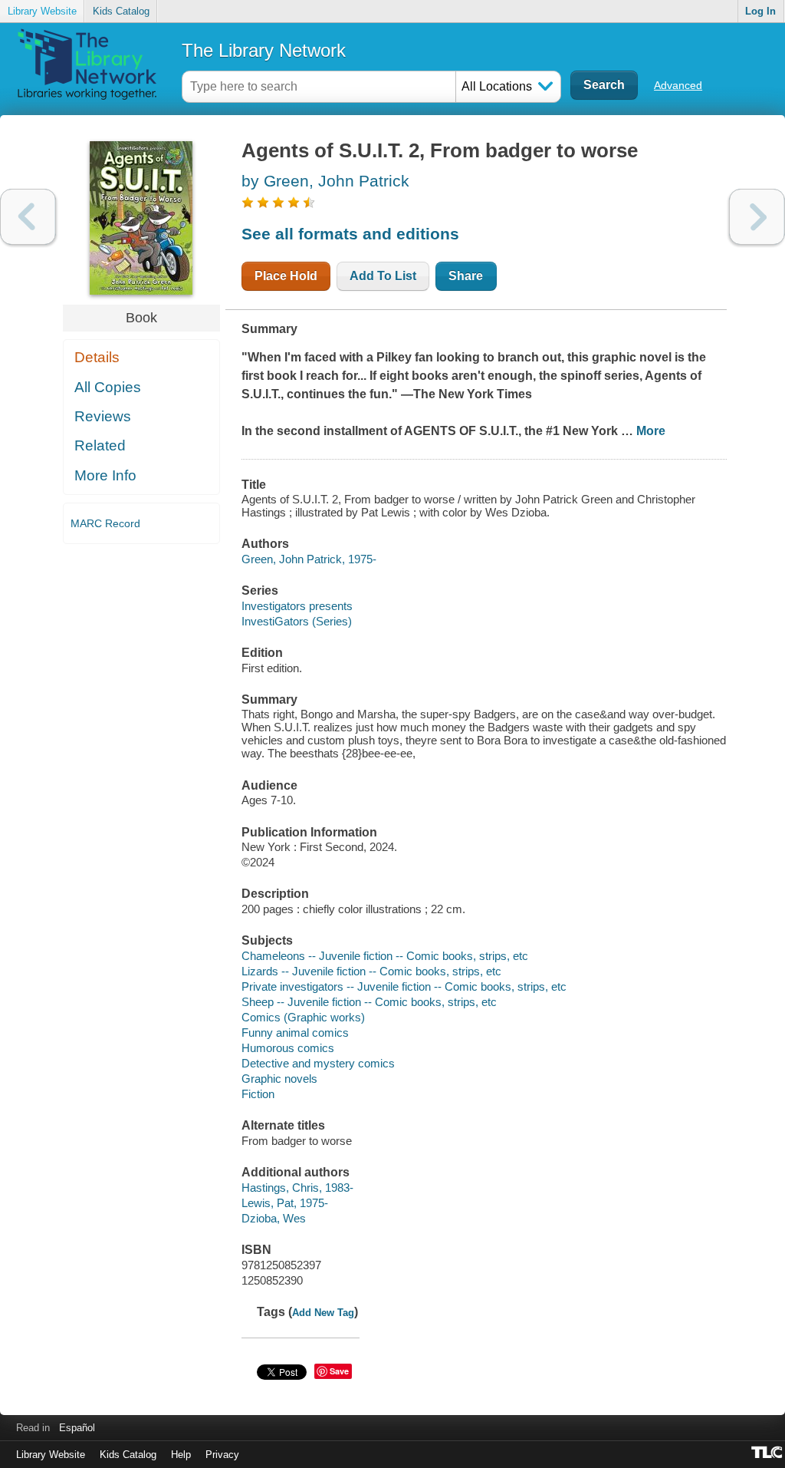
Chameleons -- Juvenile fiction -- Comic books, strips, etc (384, 955)
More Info (105, 475)
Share (465, 275)
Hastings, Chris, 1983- (297, 1187)
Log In (760, 11)
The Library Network (264, 50)
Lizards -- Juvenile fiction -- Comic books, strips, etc (371, 971)
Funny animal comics (295, 1032)
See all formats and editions (350, 233)
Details (97, 357)
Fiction (257, 1093)
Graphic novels (279, 1078)
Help (181, 1454)
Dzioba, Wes (273, 1218)
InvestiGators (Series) (296, 621)
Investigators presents (297, 605)
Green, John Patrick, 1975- (308, 559)
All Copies (107, 387)
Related (100, 445)
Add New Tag (323, 1312)
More (650, 430)
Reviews (102, 416)
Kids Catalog (121, 11)
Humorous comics (287, 1047)
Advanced (678, 85)
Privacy (222, 1454)
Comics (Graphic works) (303, 1017)
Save (339, 1371)
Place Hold (286, 275)
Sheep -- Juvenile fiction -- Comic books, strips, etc (369, 1001)
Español (77, 1427)
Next (757, 217)
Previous (28, 217)
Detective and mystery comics (318, 1063)
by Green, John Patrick (325, 181)
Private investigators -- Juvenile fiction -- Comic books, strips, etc (404, 986)
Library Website (42, 11)
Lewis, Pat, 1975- (284, 1202)
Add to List (383, 275)
